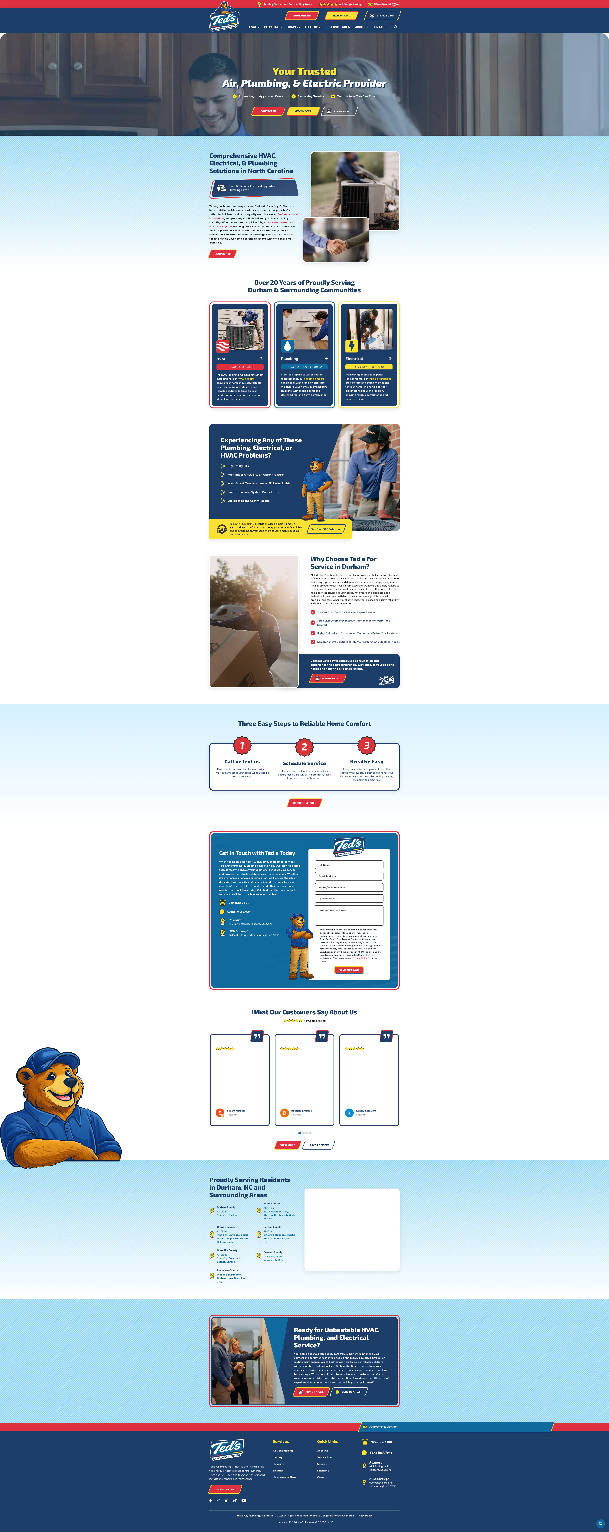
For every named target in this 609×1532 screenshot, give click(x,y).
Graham (221, 1277)
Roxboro (280, 1234)
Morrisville (270, 1214)
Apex (278, 1211)
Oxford (230, 1261)
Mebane (222, 1274)
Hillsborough (225, 1241)
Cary (285, 1211)
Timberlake (278, 1238)
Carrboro (234, 1234)
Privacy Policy (359, 958)
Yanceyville (271, 1259)
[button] (395, 27)
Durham (233, 1214)
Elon (243, 1277)
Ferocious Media (344, 1515)
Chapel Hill (232, 1238)
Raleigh (283, 1214)
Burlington (234, 1274)
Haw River (234, 1277)
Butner (221, 1261)
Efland (244, 1238)
